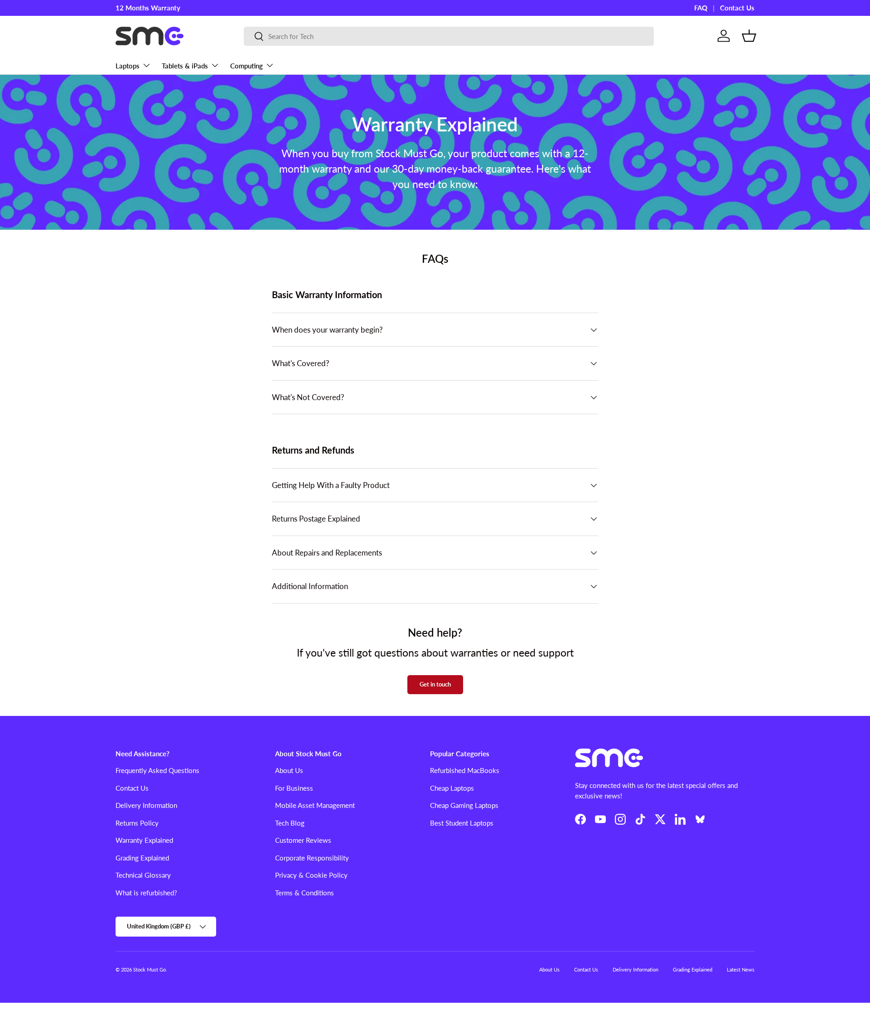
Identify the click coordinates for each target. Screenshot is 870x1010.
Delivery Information (146, 805)
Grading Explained (142, 858)
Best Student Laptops (461, 823)
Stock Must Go (149, 969)
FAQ (700, 8)
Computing (246, 66)
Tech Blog (289, 823)
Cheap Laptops (452, 788)
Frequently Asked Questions (157, 770)
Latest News (740, 969)
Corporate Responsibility (312, 858)
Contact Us (737, 8)
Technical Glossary (143, 875)
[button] (749, 36)
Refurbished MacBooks (464, 770)
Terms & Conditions (304, 893)
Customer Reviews (303, 840)
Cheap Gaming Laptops (464, 805)
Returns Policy (137, 823)
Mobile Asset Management (315, 805)
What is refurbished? (146, 893)
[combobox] (449, 36)
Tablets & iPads (185, 66)
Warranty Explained (144, 840)
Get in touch (435, 684)
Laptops (128, 66)
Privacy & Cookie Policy (311, 875)
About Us (289, 770)
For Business (294, 788)
